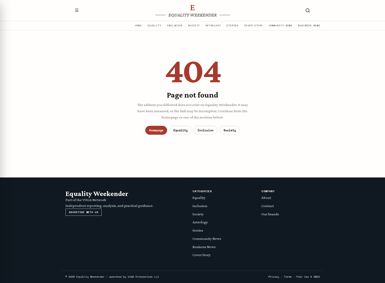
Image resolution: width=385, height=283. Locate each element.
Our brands (270, 214)
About (266, 197)
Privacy (273, 277)
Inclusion (174, 25)
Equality (154, 25)
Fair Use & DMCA (308, 277)
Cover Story (253, 25)
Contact (267, 206)
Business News (309, 25)
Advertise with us (83, 212)
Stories (232, 25)
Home (138, 25)
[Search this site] (307, 10)
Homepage (156, 130)
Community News (280, 25)
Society (194, 25)
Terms (288, 277)
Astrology (213, 25)
